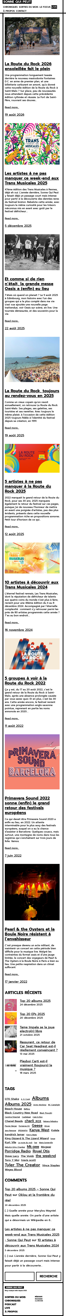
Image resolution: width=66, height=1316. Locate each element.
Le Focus (45, 7)
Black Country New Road (21, 1113)
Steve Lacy (12, 1156)
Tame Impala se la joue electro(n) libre (37, 1029)
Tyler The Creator (22, 1165)
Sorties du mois (28, 7)
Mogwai (46, 1147)
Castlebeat (26, 1117)
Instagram (38, 1299)
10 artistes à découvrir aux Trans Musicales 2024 (32, 585)
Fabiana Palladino (50, 1121)
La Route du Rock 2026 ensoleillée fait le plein (28, 66)
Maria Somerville (46, 1143)
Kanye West (39, 1130)
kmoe (53, 1139)
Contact (21, 11)
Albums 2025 (18, 1104)
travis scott (28, 1160)
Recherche (49, 1276)
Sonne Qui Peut (17, 2)
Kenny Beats (31, 1135)
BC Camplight (54, 1105)
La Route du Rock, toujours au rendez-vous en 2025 (32, 393)
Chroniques (10, 7)
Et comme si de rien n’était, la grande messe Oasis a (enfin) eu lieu (29, 284)
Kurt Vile (10, 1142)
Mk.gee (33, 1146)
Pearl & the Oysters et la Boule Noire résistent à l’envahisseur (30, 934)
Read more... (12, 107)
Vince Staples (51, 1165)
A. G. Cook (25, 1099)
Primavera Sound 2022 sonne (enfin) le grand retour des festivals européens (27, 805)
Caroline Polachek (12, 1117)
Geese (37, 1125)
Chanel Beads (14, 1121)
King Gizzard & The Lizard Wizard (27, 1138)
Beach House (13, 1109)
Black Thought (46, 1113)
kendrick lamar (15, 1134)
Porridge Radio (18, 1151)
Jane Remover (10, 1131)
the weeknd (46, 1156)
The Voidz (27, 1156)
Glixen (47, 1126)
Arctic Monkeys (39, 1105)
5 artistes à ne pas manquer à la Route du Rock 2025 (28, 486)
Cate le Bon (38, 1117)
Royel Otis (41, 1151)
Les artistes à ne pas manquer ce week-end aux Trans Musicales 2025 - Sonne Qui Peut (32, 1234)
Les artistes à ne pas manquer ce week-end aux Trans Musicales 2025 (32, 178)
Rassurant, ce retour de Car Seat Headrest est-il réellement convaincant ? (39, 1046)
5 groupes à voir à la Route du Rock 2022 (26, 681)
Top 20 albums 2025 (35, 1001)
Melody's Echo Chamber (15, 1147)
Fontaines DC (24, 1126)
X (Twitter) (39, 1301)
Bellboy (27, 1109)
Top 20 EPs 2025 (32, 1014)
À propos (9, 11)
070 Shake (12, 1099)
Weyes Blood (13, 1169)
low (35, 1143)
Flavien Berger (11, 1126)
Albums (40, 1098)
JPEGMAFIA (23, 1131)
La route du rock (25, 1143)
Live (54, 7)
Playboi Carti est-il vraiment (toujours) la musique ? (36, 1065)
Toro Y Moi (12, 1160)
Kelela (55, 1130)
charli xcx (33, 1121)
